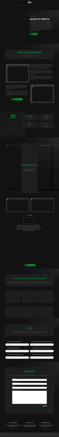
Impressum (42, 434)
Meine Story (23, 5)
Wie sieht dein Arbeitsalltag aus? (13, 348)
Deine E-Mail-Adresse (15, 382)
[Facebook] (25, 8)
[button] (16, 25)
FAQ (36, 5)
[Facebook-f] (51, 436)
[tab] (17, 342)
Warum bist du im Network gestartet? (14, 341)
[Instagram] (28, 8)
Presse (32, 5)
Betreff (13, 386)
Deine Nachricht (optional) (16, 390)
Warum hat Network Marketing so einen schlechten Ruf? (42, 341)
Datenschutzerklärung (48, 434)
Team (28, 5)
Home (18, 5)
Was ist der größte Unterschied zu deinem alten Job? (42, 348)
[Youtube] (32, 8)
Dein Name (14, 378)
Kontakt (40, 5)
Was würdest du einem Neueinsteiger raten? (15, 354)
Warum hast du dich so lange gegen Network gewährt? (42, 354)
